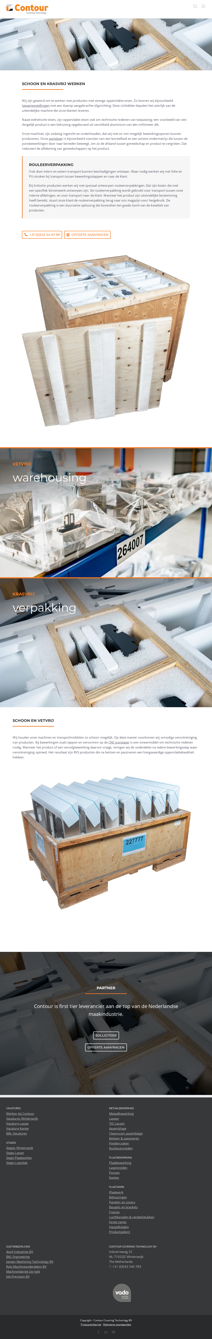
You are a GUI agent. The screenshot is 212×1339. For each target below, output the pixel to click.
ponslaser (56, 138)
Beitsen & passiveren (124, 1138)
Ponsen (114, 1173)
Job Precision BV (18, 1276)
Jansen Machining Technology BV (29, 1262)
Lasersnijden (118, 1168)
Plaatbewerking (120, 1163)
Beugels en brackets (123, 1207)
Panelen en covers (122, 1202)
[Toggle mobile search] (195, 6)
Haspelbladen (119, 1227)
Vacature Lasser (17, 1123)
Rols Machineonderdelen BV (26, 1266)
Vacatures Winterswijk (22, 1118)
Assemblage (117, 1128)
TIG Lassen (117, 1123)
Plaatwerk (116, 1192)
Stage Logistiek (17, 1163)
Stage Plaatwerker (19, 1158)
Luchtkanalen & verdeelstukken (131, 1217)
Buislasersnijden (121, 1148)
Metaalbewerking (121, 1113)
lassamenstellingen (35, 105)
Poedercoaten (119, 1143)
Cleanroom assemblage (126, 1133)
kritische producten (47, 185)
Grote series (117, 1222)
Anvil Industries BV (19, 1252)
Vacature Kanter (17, 1128)
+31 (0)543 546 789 (126, 1266)
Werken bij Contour (20, 1113)
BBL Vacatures (16, 1133)
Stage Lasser (15, 1153)
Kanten (114, 1177)
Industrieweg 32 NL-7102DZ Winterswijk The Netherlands (126, 1257)
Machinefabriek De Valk (23, 1271)
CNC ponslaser (118, 742)
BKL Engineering (18, 1257)
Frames (114, 1212)
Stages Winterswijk (19, 1148)
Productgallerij (119, 1232)
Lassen (114, 1118)
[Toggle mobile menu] (203, 6)
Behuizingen (118, 1197)
